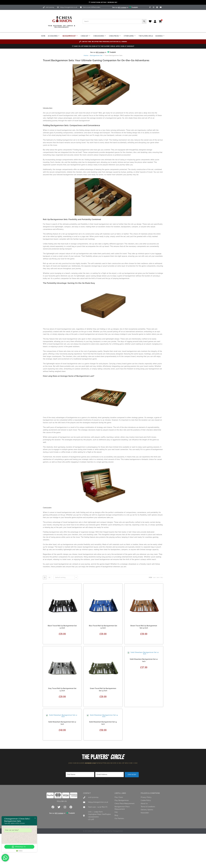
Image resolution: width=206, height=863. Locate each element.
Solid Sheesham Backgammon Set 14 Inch (103, 723)
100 (154, 577)
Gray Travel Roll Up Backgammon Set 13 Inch (62, 690)
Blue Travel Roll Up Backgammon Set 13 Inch (103, 627)
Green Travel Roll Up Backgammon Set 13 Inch (103, 690)
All (162, 577)
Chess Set (84, 36)
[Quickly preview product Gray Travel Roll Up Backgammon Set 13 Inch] (77, 655)
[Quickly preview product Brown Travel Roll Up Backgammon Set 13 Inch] (159, 593)
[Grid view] (45, 577)
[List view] (49, 577)
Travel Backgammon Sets (68, 624)
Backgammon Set (69, 36)
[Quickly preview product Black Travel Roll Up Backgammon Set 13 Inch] (77, 593)
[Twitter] (59, 807)
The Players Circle (146, 36)
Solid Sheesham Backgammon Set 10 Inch (144, 660)
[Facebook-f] (149, 7)
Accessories (53, 36)
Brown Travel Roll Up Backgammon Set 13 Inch (143, 627)
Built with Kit (102, 781)
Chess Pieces (114, 36)
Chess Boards (98, 36)
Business (159, 36)
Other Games (129, 36)
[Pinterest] (157, 7)
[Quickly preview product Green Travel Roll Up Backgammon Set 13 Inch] (118, 655)
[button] (77, 598)
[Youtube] (160, 7)
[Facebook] (53, 807)
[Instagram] (153, 7)
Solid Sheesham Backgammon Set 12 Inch (62, 723)
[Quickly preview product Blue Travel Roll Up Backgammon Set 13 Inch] (118, 593)
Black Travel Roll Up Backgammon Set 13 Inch (62, 627)
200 (158, 577)
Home (43, 36)
